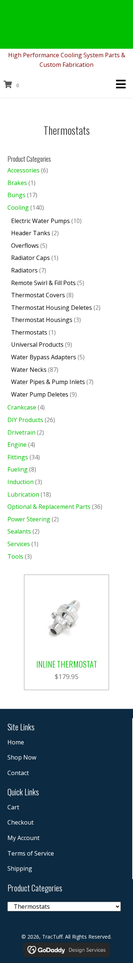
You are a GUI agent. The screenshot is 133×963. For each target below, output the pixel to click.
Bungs (16, 195)
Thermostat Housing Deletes (51, 308)
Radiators (24, 270)
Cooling (18, 207)
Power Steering (28, 519)
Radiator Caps (30, 258)
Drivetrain (21, 432)
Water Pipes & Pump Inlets (48, 382)
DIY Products (25, 420)
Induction (20, 482)
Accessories (23, 170)
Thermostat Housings (41, 320)
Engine (17, 445)
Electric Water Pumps (40, 221)
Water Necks (29, 370)
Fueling (17, 469)
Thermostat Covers (38, 295)
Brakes (17, 183)
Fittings (17, 457)
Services (18, 544)
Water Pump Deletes (39, 394)
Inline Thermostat (66, 664)
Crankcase (21, 407)
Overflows (25, 245)
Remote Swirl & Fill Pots (43, 283)
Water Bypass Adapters (43, 357)
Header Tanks (30, 233)
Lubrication (23, 494)
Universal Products (37, 344)
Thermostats (29, 332)
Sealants (19, 531)
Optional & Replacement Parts (49, 507)
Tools (15, 556)
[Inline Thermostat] (66, 616)
